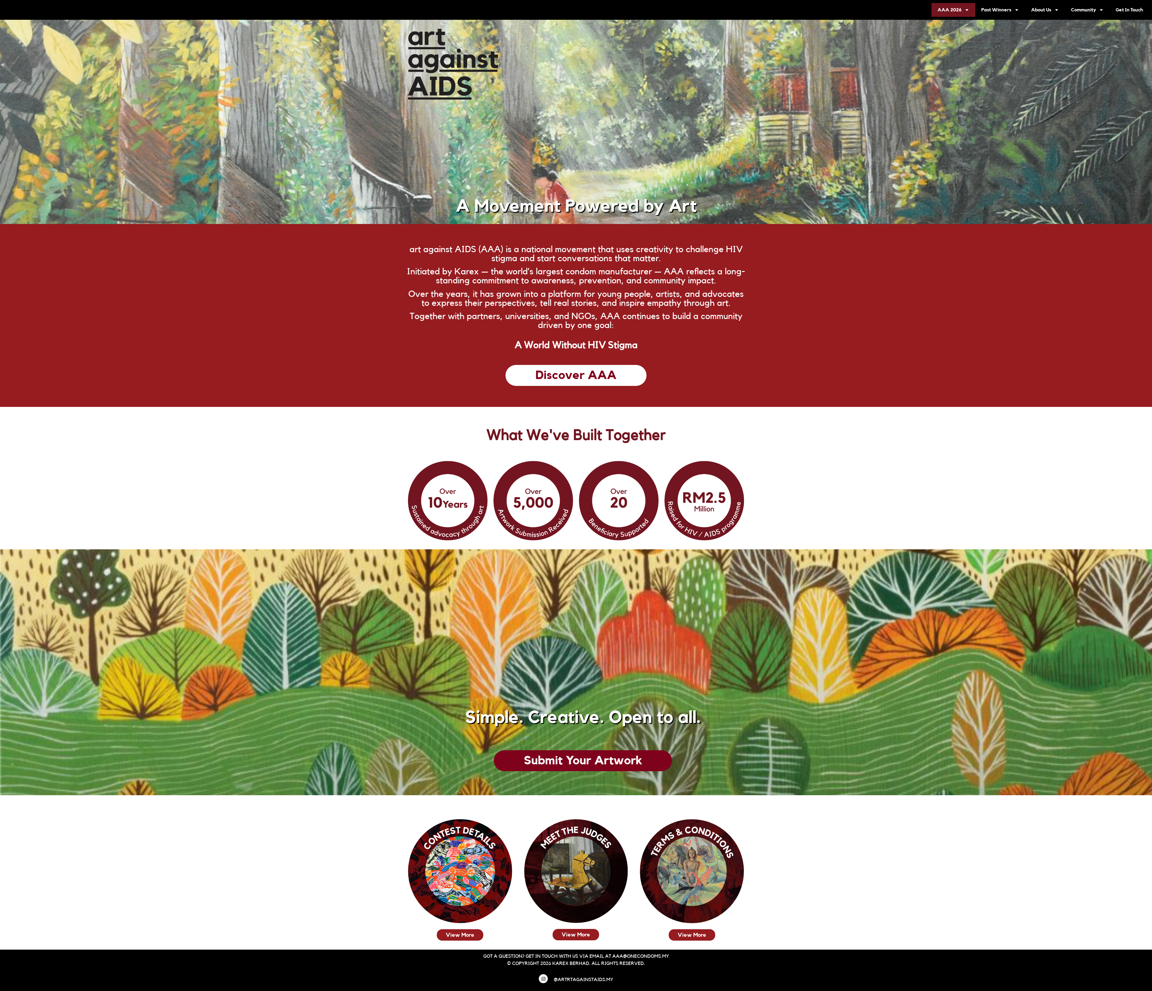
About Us (1041, 9)
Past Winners (996, 9)
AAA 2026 (950, 9)
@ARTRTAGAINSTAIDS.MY (583, 979)
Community (1083, 9)
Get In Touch (1129, 9)
